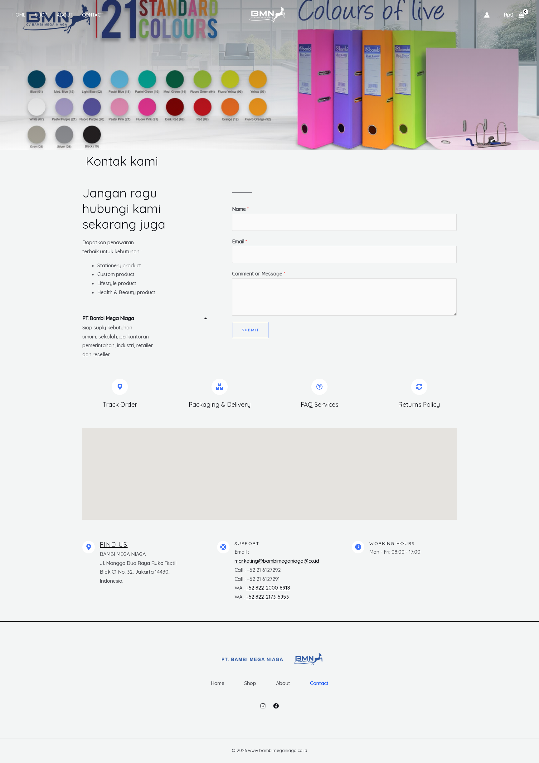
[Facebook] (276, 706)
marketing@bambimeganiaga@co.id (277, 561)
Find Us (114, 544)
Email (239, 241)
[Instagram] (263, 706)
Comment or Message (258, 273)
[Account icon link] (487, 15)
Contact (93, 15)
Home (19, 15)
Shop (41, 15)
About (65, 15)
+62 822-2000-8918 (268, 588)
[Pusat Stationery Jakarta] (267, 14)
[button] (144, 317)
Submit (250, 330)
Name (240, 209)
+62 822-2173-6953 (267, 597)
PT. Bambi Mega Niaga (108, 318)
